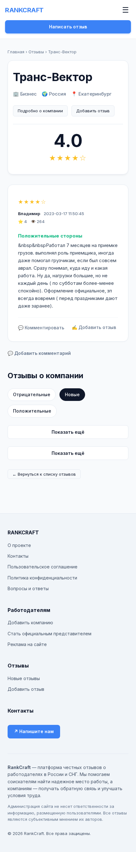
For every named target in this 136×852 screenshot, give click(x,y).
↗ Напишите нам (34, 731)
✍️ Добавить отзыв (94, 327)
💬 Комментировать (41, 327)
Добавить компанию (30, 622)
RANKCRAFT (24, 10)
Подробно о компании (40, 110)
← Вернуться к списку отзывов (44, 474)
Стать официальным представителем (49, 633)
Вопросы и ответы (28, 588)
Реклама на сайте (27, 644)
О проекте (19, 545)
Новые (72, 394)
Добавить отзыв (93, 110)
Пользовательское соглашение (42, 566)
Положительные (32, 411)
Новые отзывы (24, 678)
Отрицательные (31, 394)
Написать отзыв (68, 26)
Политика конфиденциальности (42, 577)
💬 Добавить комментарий (39, 353)
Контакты (18, 556)
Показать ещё (68, 432)
